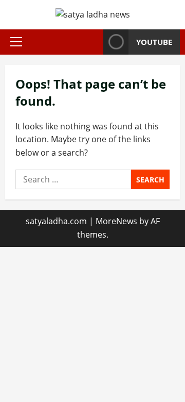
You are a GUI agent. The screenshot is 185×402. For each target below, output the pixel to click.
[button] (16, 42)
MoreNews (116, 221)
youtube (154, 42)
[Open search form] (92, 42)
